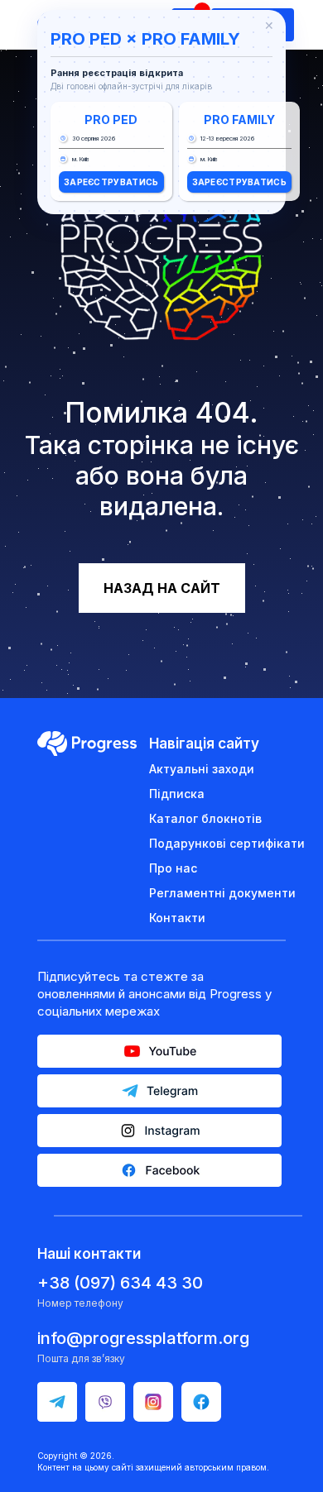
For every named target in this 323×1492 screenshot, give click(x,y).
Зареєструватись (111, 182)
